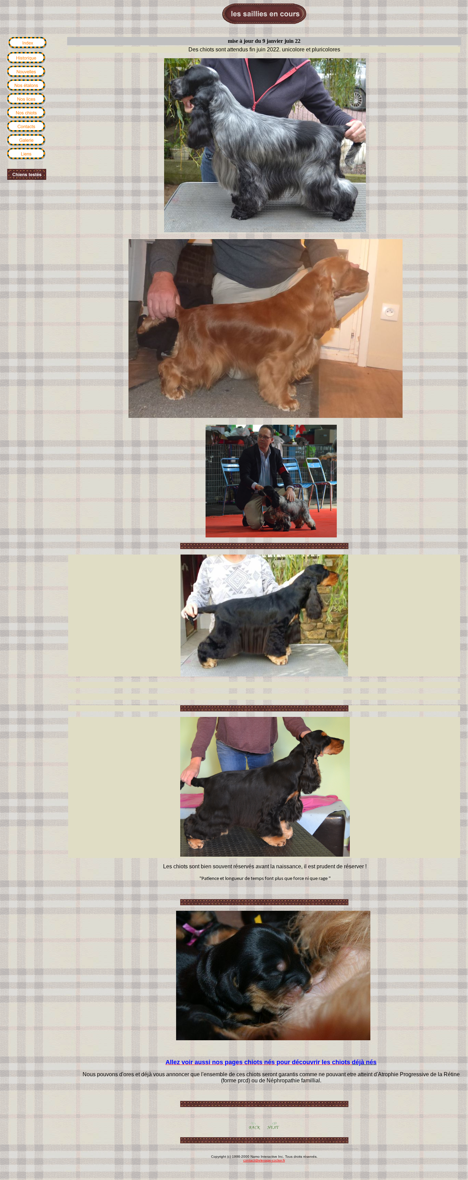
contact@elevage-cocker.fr (264, 1160)
